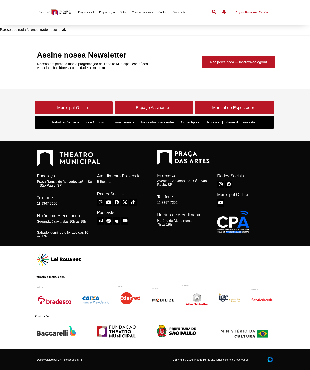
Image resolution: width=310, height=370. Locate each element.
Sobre (123, 12)
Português (251, 12)
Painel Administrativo (241, 122)
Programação (107, 12)
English (239, 12)
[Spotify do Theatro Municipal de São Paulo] (108, 221)
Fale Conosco (95, 122)
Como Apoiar (191, 122)
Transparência (124, 122)
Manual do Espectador (233, 107)
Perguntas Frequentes (157, 122)
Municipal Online (72, 107)
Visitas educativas (142, 12)
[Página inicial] (55, 12)
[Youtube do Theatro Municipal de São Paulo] (108, 202)
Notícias (213, 122)
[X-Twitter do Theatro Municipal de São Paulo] (125, 202)
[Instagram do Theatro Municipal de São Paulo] (100, 202)
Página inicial (86, 12)
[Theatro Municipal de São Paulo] (68, 163)
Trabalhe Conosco (65, 122)
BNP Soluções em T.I (70, 359)
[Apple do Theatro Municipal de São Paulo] (116, 221)
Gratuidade (179, 12)
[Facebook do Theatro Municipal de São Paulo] (116, 202)
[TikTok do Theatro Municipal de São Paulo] (133, 202)
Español (263, 12)
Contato (162, 12)
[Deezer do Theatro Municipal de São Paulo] (100, 221)
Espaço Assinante (152, 107)
